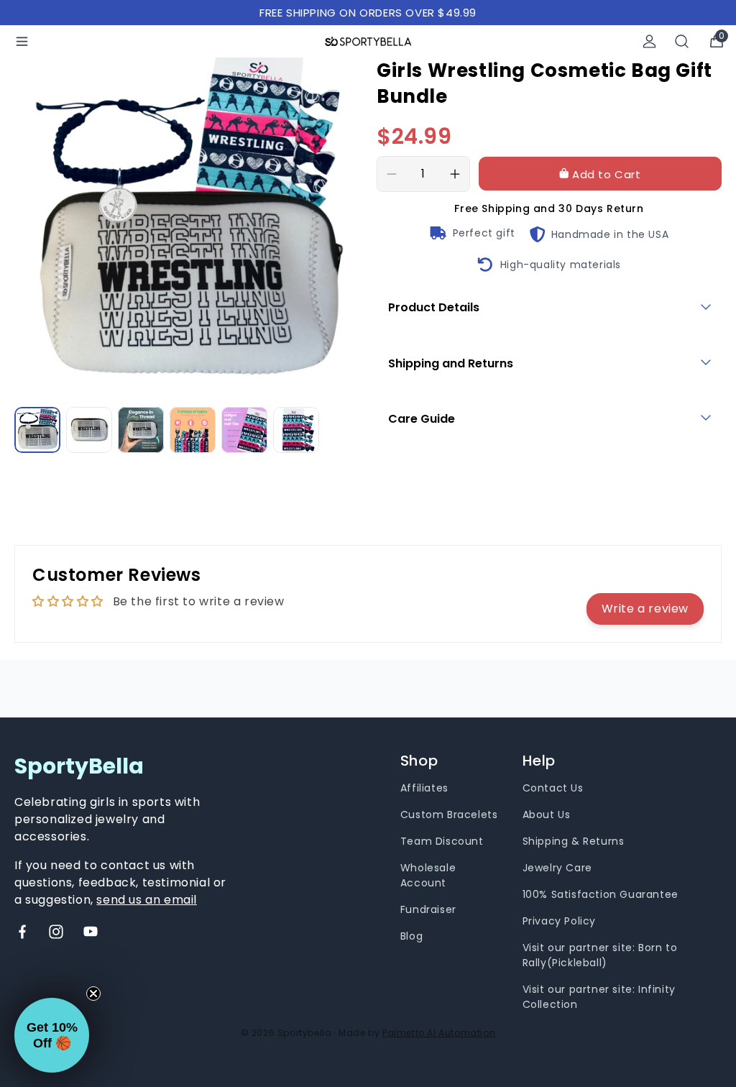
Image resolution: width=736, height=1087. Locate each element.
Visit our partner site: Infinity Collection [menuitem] (599, 997)
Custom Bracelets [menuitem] (449, 814)
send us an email (146, 899)
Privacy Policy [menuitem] (559, 921)
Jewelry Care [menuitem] (557, 868)
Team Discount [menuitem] (442, 841)
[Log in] (649, 41)
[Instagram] (56, 931)
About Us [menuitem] (547, 814)
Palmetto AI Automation (438, 1033)
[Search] (682, 41)
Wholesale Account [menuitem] (428, 875)
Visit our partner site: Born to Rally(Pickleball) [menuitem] (600, 955)
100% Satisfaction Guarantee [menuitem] (600, 894)
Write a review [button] (645, 608)
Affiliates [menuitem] (424, 788)
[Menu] (22, 41)
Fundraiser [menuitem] (428, 909)
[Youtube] (90, 931)
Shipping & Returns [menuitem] (574, 841)
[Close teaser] (93, 993)
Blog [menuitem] (411, 936)
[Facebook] (22, 931)
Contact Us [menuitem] (553, 788)
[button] (51, 1035)
